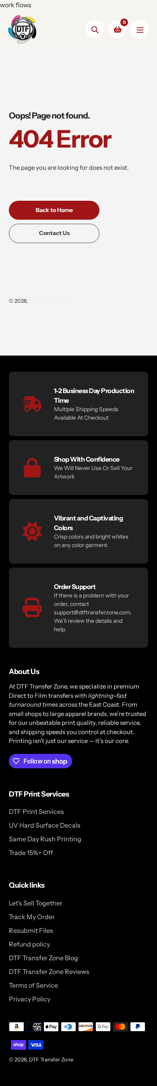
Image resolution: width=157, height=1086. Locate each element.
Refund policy (29, 944)
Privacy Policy (29, 999)
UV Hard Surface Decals (45, 825)
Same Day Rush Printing (45, 839)
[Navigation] (140, 29)
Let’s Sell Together (35, 903)
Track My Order (32, 917)
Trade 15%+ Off (31, 853)
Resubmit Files (31, 930)
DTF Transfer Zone (51, 301)
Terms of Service (33, 985)
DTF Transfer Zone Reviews (49, 971)
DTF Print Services (36, 811)
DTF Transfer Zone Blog (43, 958)
